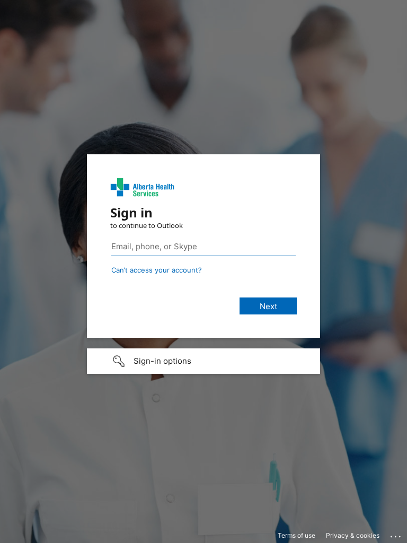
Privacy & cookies (352, 535)
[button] (203, 361)
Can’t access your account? (156, 270)
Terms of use (296, 535)
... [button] (396, 534)
